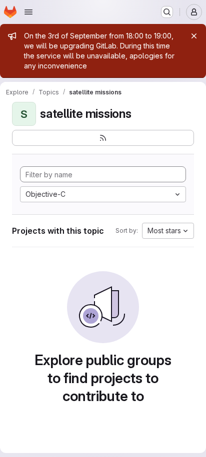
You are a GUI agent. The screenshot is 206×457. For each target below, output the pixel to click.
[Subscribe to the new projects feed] (103, 138)
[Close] (194, 36)
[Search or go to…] (167, 12)
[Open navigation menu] (28, 12)
